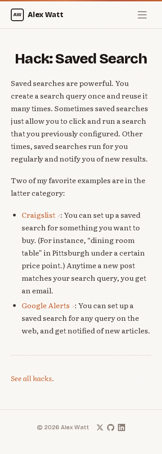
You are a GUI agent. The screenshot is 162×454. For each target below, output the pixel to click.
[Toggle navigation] (142, 15)
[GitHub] (110, 427)
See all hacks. (32, 378)
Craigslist (38, 214)
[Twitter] (100, 427)
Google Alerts (46, 305)
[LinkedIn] (121, 427)
